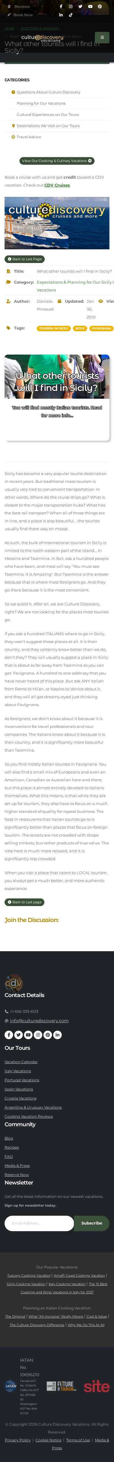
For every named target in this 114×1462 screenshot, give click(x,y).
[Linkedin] (61, 15)
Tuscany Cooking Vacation (28, 1276)
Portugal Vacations (22, 1080)
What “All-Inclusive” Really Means (56, 1317)
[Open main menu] (102, 37)
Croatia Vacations (20, 1098)
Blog (9, 1138)
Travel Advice (28, 137)
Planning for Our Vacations (41, 103)
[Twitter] (80, 6)
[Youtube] (90, 6)
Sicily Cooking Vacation (26, 1284)
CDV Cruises (57, 185)
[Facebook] (61, 6)
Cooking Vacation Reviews (29, 1116)
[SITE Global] (96, 1386)
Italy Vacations (18, 1071)
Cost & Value (97, 1317)
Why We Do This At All (86, 1325)
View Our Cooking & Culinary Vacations (55, 161)
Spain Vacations (19, 1089)
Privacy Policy (18, 1440)
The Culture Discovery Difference (37, 1325)
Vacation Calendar (21, 1062)
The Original (15, 1317)
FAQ (9, 1156)
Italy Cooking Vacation (67, 1284)
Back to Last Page (27, 259)
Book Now (22, 15)
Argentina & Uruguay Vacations (33, 1107)
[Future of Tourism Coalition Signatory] (61, 1386)
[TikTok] (71, 15)
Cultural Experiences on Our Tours (47, 115)
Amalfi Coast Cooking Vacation (79, 1276)
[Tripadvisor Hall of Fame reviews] (19, 7)
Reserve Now (17, 1175)
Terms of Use (78, 1440)
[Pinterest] (100, 6)
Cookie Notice (48, 1440)
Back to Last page (27, 902)
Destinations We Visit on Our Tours (48, 126)
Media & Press (17, 1166)
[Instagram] (71, 6)
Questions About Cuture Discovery (48, 92)
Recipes (12, 1147)
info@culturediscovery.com (39, 1020)
